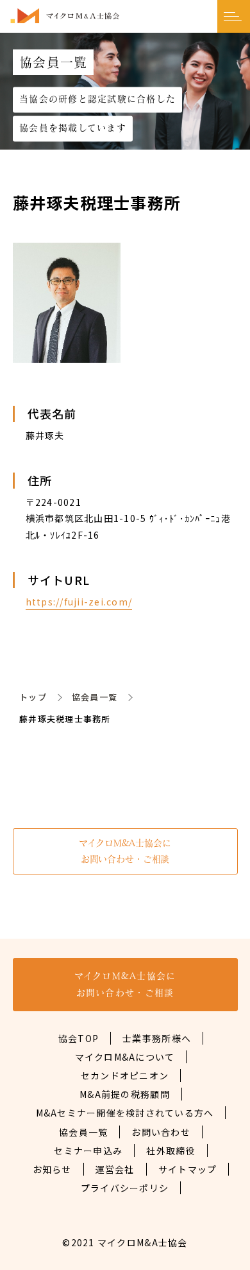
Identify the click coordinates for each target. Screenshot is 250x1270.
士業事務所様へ (156, 1038)
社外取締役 (170, 1150)
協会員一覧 (94, 697)
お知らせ (52, 1169)
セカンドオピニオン (125, 1075)
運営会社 (115, 1169)
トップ (33, 697)
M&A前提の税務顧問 (124, 1094)
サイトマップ (187, 1169)
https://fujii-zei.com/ (79, 601)
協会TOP (78, 1038)
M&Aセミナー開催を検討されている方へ (125, 1112)
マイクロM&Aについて (125, 1056)
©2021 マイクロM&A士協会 (124, 1242)
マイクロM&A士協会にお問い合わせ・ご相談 (125, 851)
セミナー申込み (88, 1150)
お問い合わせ (160, 1132)
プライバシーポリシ (125, 1187)
